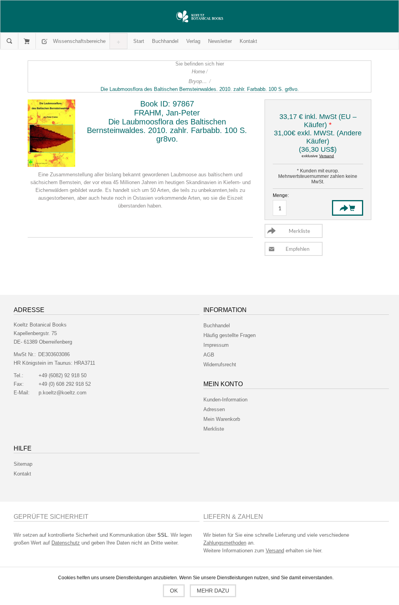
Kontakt (22, 474)
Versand (326, 156)
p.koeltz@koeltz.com (63, 393)
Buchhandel (216, 325)
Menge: (281, 195)
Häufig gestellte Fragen (229, 335)
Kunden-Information (225, 400)
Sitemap (23, 464)
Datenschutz (65, 543)
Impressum (216, 345)
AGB (208, 355)
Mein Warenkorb (26, 41)
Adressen (214, 409)
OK (174, 590)
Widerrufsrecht (219, 364)
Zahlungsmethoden (224, 543)
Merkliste (213, 429)
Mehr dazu (213, 590)
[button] (79, 41)
